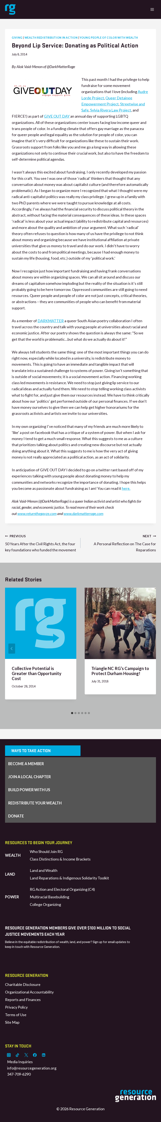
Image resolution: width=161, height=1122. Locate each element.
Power (12, 897)
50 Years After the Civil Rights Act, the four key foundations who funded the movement (40, 543)
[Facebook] (35, 1055)
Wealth (13, 855)
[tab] (72, 713)
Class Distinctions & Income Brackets (60, 859)
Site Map (12, 1022)
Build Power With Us (29, 789)
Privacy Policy (16, 1007)
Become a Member (26, 763)
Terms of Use (15, 1014)
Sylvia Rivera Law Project (110, 110)
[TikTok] (17, 1055)
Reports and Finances (23, 999)
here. (126, 488)
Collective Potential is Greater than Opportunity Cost (36, 673)
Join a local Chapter (29, 776)
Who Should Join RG (46, 851)
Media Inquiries (20, 1061)
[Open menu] (152, 9)
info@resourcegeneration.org (31, 1068)
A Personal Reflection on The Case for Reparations (125, 543)
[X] (26, 1055)
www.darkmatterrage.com (83, 513)
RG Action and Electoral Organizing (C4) (62, 889)
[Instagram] (9, 1055)
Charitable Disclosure (22, 984)
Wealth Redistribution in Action (51, 37)
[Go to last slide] (11, 649)
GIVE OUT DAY (57, 116)
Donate (16, 816)
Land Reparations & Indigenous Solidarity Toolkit (69, 878)
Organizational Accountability (29, 992)
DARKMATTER (51, 320)
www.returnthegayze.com (37, 513)
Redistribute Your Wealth (35, 803)
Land (10, 874)
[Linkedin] (43, 1055)
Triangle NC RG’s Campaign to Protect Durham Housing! (120, 671)
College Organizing (45, 904)
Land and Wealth (43, 870)
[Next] (149, 649)
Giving (17, 37)
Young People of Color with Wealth (109, 37)
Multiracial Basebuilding (49, 897)
